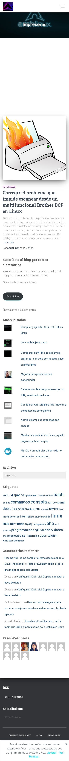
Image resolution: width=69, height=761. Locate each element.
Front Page (54, 735)
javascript (40, 516)
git (34, 509)
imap (61, 509)
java (32, 517)
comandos (20, 502)
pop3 (56, 524)
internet (25, 516)
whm (54, 535)
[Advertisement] (34, 74)
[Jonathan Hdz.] (52, 646)
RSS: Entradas (13, 697)
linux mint (10, 524)
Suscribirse (13, 296)
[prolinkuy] (25, 655)
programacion (21, 530)
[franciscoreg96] (7, 646)
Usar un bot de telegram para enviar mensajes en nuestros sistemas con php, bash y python (35, 608)
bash (58, 494)
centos (6, 502)
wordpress (19, 541)
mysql (28, 524)
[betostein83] (16, 646)
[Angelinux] (9, 6)
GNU (38, 509)
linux (56, 516)
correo (51, 502)
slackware (14, 535)
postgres (7, 530)
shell (5, 536)
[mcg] (25, 646)
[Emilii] (43, 646)
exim (17, 509)
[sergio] (61, 646)
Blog (39, 735)
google (45, 509)
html (52, 509)
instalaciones (11, 516)
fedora (24, 509)
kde (48, 516)
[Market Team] (16, 655)
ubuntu (45, 535)
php (50, 523)
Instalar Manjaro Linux (34, 342)
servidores (55, 530)
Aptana (28, 495)
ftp (30, 509)
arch (35, 495)
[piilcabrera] (34, 646)
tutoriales (9, 187)
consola (38, 502)
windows (8, 540)
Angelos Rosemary (20, 735)
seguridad (39, 530)
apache (18, 495)
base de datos (46, 495)
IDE (57, 509)
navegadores (39, 524)
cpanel (60, 502)
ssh (24, 535)
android (8, 495)
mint (20, 524)
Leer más (9, 242)
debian (8, 509)
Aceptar (51, 752)
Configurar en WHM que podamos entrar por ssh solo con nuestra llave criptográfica (42, 358)
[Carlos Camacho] (7, 655)
